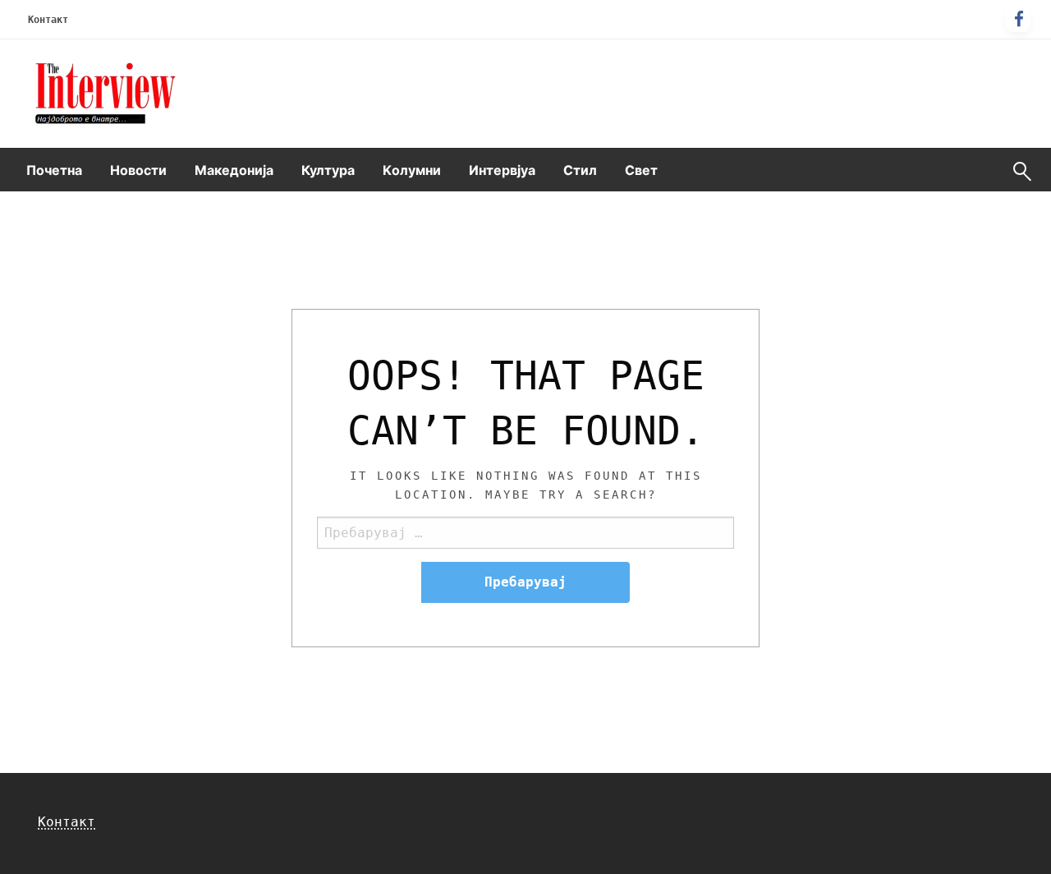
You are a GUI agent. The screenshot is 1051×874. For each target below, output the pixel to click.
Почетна (54, 170)
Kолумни (412, 170)
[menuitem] (54, 170)
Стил (580, 170)
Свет (641, 170)
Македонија (234, 170)
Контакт (48, 19)
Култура (328, 170)
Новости (138, 170)
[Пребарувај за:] (525, 533)
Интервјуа (502, 170)
